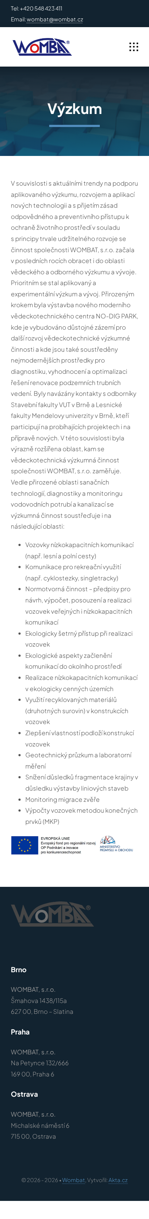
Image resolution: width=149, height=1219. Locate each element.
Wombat (73, 1179)
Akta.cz (118, 1179)
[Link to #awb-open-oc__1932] (133, 47)
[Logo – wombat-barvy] (41, 41)
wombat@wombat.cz (55, 19)
